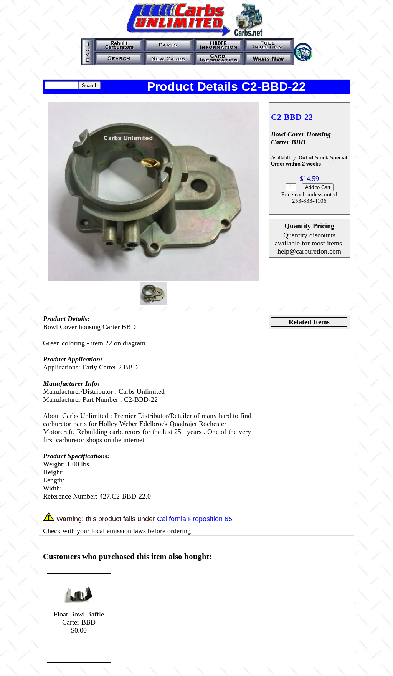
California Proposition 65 (194, 519)
